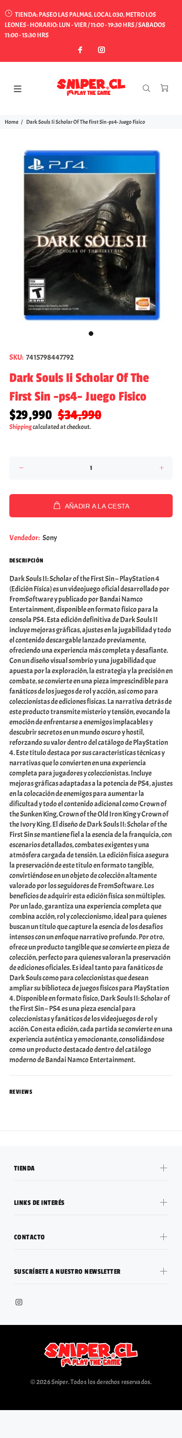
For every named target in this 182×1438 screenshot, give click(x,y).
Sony (49, 537)
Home (11, 122)
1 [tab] (91, 333)
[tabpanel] (91, 235)
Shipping (20, 427)
